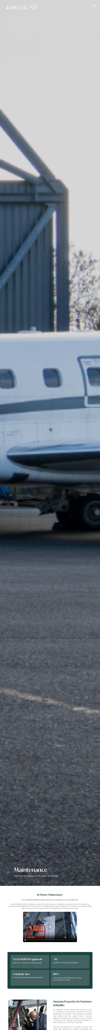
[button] (50, 927)
